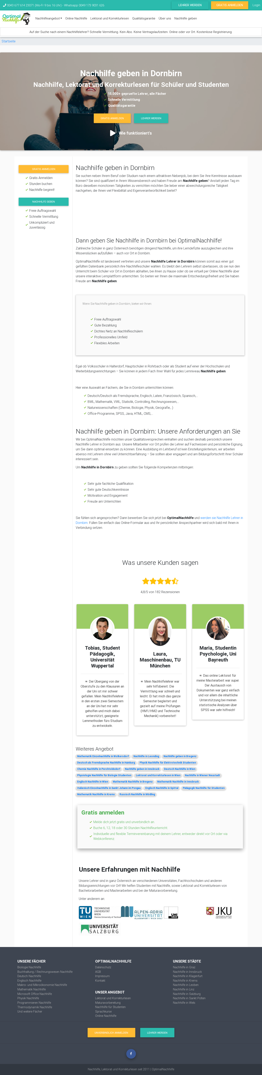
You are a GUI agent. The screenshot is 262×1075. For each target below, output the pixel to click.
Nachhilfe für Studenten (110, 1007)
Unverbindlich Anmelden (111, 1032)
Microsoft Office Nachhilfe (34, 994)
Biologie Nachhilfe (29, 967)
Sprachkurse (103, 1011)
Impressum (102, 976)
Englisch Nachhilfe (29, 980)
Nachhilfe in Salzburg (187, 994)
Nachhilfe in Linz (183, 989)
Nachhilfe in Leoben (186, 985)
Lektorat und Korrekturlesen (109, 18)
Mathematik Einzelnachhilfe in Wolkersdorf (103, 756)
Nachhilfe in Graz (184, 967)
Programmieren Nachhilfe (34, 1003)
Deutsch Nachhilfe (29, 976)
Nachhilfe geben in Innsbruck (142, 768)
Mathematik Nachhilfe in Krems (96, 794)
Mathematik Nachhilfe (31, 989)
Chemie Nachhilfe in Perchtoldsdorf (98, 768)
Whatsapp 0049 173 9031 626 (84, 5)
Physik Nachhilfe (28, 998)
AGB (98, 972)
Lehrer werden (190, 5)
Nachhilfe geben (185, 18)
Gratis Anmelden (229, 5)
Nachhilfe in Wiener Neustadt (202, 775)
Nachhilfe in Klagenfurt (187, 976)
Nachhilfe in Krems (185, 980)
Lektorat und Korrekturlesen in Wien (158, 775)
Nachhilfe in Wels (184, 1003)
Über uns (165, 18)
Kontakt (100, 980)
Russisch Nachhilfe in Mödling (137, 794)
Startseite (9, 41)
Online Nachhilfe (76, 18)
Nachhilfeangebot (47, 18)
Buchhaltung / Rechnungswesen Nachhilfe (44, 972)
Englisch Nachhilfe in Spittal (161, 788)
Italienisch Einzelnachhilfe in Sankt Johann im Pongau (109, 788)
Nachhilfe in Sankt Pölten (189, 998)
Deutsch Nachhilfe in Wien (179, 768)
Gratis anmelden (43, 169)
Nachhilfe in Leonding (146, 756)
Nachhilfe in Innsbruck (187, 972)
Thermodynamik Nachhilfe (34, 1007)
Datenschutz (103, 967)
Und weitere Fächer (29, 1011)
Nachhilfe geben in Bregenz (180, 756)
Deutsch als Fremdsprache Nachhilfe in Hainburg (106, 762)
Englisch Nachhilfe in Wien (92, 781)
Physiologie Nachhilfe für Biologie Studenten (104, 775)
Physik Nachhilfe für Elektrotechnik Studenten (168, 762)
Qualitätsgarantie (143, 18)
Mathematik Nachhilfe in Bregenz (133, 781)
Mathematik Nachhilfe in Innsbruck (178, 781)
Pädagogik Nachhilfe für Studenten (204, 788)
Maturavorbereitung (108, 1003)
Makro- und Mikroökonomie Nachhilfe (42, 985)
